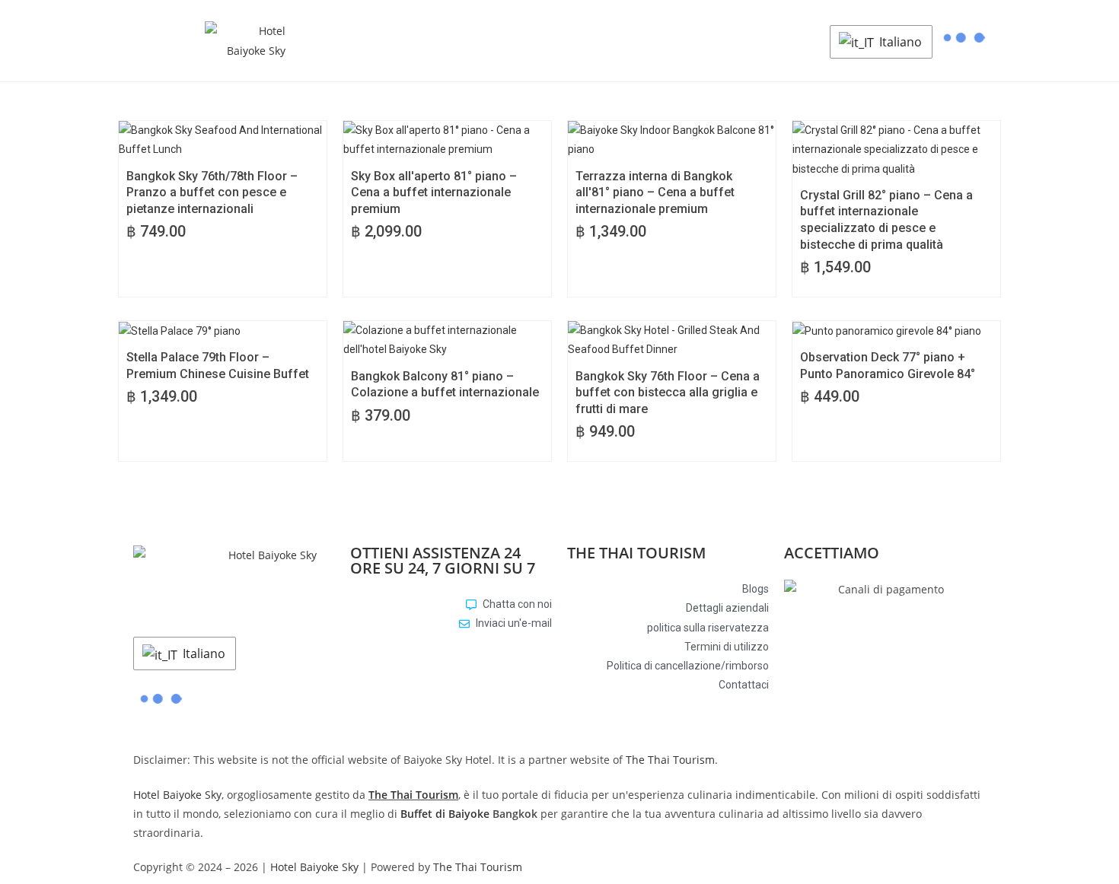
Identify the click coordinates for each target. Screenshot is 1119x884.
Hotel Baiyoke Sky (177, 794)
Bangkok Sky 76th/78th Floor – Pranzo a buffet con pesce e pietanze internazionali (212, 192)
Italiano (899, 41)
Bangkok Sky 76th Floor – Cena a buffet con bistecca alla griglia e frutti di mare (667, 392)
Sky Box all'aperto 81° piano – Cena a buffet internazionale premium (434, 192)
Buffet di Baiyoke (444, 813)
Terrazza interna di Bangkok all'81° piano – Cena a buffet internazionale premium (655, 192)
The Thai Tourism (670, 759)
